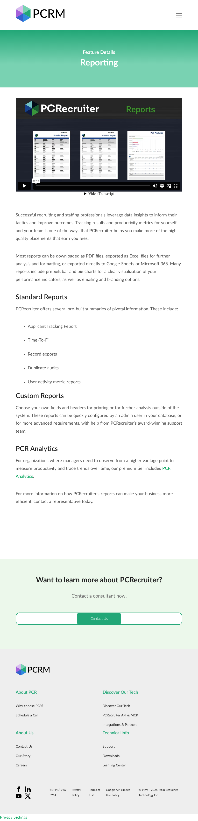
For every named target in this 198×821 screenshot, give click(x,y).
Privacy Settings (13, 817)
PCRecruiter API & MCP (120, 715)
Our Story (23, 756)
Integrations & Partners (120, 725)
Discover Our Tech (116, 706)
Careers (21, 765)
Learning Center (114, 765)
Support (109, 746)
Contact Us (24, 746)
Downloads (111, 756)
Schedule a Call (27, 715)
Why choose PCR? (29, 706)
